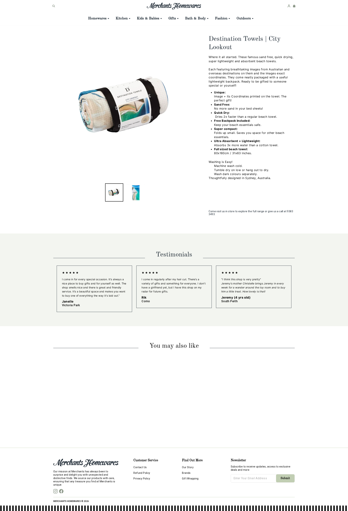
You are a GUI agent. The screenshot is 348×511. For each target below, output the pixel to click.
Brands (186, 472)
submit (285, 478)
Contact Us (140, 467)
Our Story (188, 467)
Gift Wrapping (190, 478)
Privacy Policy (141, 478)
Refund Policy (141, 472)
